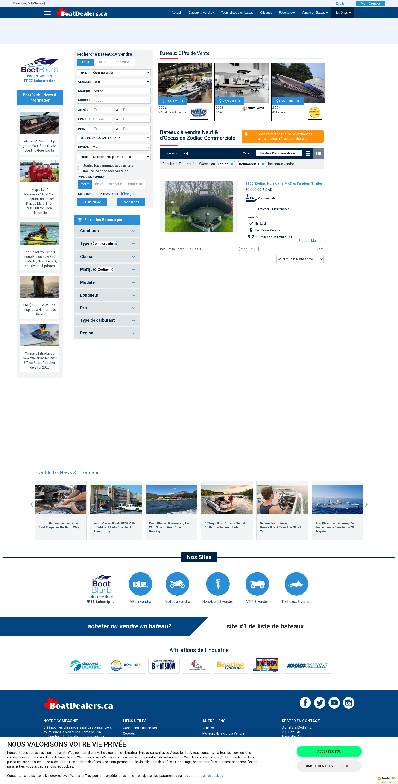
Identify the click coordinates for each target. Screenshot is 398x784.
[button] (387, 779)
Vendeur (115, 184)
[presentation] (31, 503)
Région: (84, 147)
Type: (82, 72)
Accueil (176, 12)
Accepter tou (329, 751)
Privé (99, 184)
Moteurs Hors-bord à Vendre (223, 733)
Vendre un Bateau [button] (313, 12)
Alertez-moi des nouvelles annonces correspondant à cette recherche (285, 136)
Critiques (266, 12)
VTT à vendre (257, 601)
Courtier (135, 184)
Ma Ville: (84, 194)
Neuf (102, 62)
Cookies (129, 733)
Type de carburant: (94, 138)
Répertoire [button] (286, 12)
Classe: (84, 82)
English (341, 3)
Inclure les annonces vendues (104, 171)
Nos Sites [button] (342, 12)
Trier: (83, 157)
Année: (83, 109)
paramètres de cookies (206, 776)
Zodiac (103, 269)
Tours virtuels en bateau (237, 12)
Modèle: (84, 100)
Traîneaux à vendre (296, 601)
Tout (86, 62)
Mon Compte (371, 3)
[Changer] (29, 3)
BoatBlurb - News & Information (68, 472)
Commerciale (102, 244)
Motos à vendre (177, 601)
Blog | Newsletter (40, 78)
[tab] (107, 231)
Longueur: (86, 119)
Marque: (85, 91)
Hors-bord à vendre (217, 601)
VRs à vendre (140, 601)
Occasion (123, 62)
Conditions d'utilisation (140, 728)
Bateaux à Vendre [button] (200, 12)
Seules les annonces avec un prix (107, 166)
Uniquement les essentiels (329, 766)
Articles (208, 728)
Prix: (82, 128)
